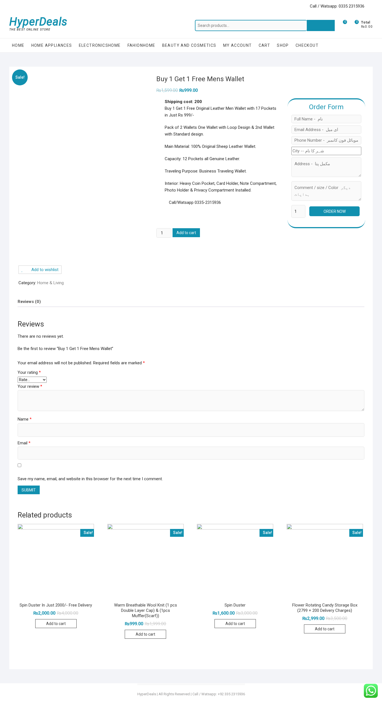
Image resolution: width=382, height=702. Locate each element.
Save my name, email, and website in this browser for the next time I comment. (90, 478)
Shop (283, 45)
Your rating (29, 372)
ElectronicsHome (100, 45)
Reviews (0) (29, 301)
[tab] (29, 301)
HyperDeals (38, 22)
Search (321, 25)
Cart (264, 45)
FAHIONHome (141, 45)
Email (24, 443)
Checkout (307, 45)
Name (25, 419)
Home (18, 45)
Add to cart (186, 232)
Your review (30, 386)
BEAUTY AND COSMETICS (189, 45)
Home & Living (50, 282)
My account (237, 45)
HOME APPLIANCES (51, 45)
